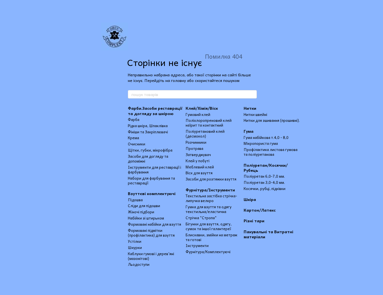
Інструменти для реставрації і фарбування (154, 169)
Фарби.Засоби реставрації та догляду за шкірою (155, 110)
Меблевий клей (200, 167)
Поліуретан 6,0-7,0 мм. (264, 176)
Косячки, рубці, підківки (264, 188)
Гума (248, 131)
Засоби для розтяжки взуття (211, 179)
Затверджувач (198, 154)
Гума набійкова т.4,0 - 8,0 (266, 137)
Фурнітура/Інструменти (210, 190)
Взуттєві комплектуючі (152, 193)
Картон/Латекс (260, 210)
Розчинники (196, 142)
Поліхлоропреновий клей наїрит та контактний (209, 122)
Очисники (136, 144)
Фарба (133, 119)
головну (178, 80)
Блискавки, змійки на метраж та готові (211, 237)
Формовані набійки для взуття (154, 224)
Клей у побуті (197, 161)
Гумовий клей (198, 114)
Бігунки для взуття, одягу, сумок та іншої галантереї (209, 226)
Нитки (250, 108)
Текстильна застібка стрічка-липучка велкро (211, 198)
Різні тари (254, 221)
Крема (133, 138)
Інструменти (197, 245)
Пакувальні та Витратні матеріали (268, 234)
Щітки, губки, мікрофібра (150, 150)
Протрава (194, 148)
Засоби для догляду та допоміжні (148, 158)
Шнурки (135, 247)
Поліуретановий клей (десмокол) (205, 133)
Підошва (135, 200)
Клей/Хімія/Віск (202, 108)
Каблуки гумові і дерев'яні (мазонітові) (151, 256)
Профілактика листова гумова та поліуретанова (270, 152)
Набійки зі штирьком (146, 218)
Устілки (134, 241)
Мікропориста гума (261, 143)
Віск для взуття (199, 173)
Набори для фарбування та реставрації (151, 180)
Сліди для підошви (144, 206)
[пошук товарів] (252, 94)
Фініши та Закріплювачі (148, 132)
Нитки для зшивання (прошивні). (272, 120)
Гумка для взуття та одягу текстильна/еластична (209, 209)
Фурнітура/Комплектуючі (208, 252)
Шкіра (250, 199)
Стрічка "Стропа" (201, 218)
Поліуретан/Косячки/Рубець (266, 167)
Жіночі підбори (141, 212)
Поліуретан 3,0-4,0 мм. (264, 182)
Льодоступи (138, 264)
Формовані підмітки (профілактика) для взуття (151, 232)
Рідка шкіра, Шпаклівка (148, 126)
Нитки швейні (255, 114)
